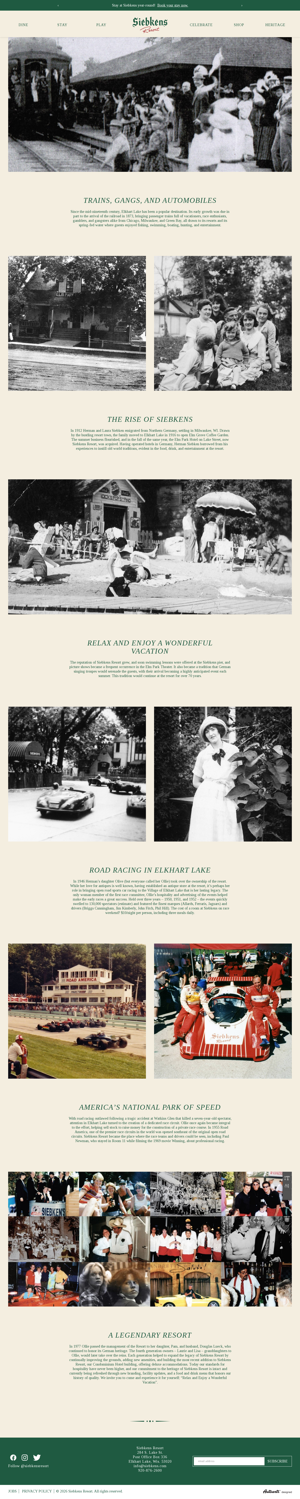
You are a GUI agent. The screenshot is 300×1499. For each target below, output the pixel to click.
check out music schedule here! (175, 5)
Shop (239, 25)
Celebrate (201, 25)
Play (101, 25)
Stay (62, 25)
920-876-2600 (150, 1470)
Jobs (12, 1491)
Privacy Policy (37, 1491)
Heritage (275, 25)
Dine (23, 25)
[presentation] (58, 5)
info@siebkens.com (150, 1466)
